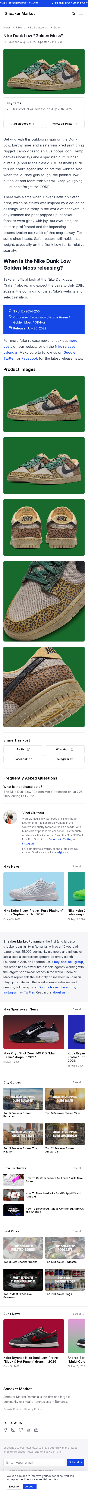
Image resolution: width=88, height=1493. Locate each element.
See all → (79, 866)
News (7, 27)
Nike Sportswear (38, 27)
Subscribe (75, 1462)
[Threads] (28, 1430)
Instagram (28, 843)
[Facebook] (5, 1430)
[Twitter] (21, 1430)
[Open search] (73, 13)
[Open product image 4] (44, 601)
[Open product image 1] (44, 404)
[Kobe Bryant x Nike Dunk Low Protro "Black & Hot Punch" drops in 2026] (33, 1345)
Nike (19, 27)
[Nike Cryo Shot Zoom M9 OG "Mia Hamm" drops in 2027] (33, 1042)
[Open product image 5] (44, 687)
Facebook (30, 358)
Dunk (57, 27)
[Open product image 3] (44, 527)
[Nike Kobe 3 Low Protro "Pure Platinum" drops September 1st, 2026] (33, 897)
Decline (14, 1486)
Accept (29, 1486)
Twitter (9, 358)
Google (69, 352)
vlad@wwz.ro (62, 852)
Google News (48, 987)
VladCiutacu (33, 813)
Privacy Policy (33, 1409)
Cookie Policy (12, 1409)
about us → (60, 992)
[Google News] (36, 1430)
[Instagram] (13, 1430)
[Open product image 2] (44, 465)
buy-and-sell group (68, 962)
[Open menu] (81, 13)
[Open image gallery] (44, 71)
